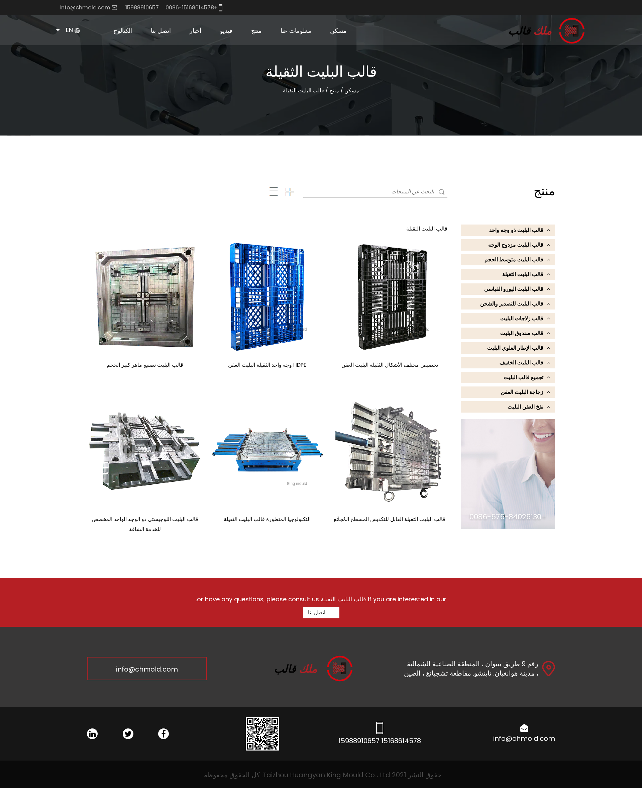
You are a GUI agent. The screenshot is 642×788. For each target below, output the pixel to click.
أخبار (195, 30)
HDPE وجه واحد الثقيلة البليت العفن (267, 365)
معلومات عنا (296, 30)
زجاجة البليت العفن (522, 392)
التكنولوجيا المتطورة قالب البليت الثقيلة (267, 519)
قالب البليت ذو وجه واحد (516, 230)
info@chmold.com (85, 7)
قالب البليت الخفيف (521, 362)
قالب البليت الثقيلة (522, 274)
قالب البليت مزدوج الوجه (515, 245)
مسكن (338, 30)
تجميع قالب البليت (523, 377)
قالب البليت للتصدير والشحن (511, 304)
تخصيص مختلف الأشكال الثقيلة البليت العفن (389, 365)
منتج (256, 30)
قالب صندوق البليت (521, 333)
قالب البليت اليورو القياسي (241, 41)
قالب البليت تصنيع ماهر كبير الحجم (145, 365)
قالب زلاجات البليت (521, 318)
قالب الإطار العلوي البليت (515, 348)
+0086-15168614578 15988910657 (172, 7)
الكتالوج (122, 30)
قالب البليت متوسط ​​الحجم (243, 43)
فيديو (226, 30)
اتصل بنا (161, 30)
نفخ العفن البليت (525, 407)
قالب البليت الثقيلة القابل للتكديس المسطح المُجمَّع (389, 519)
